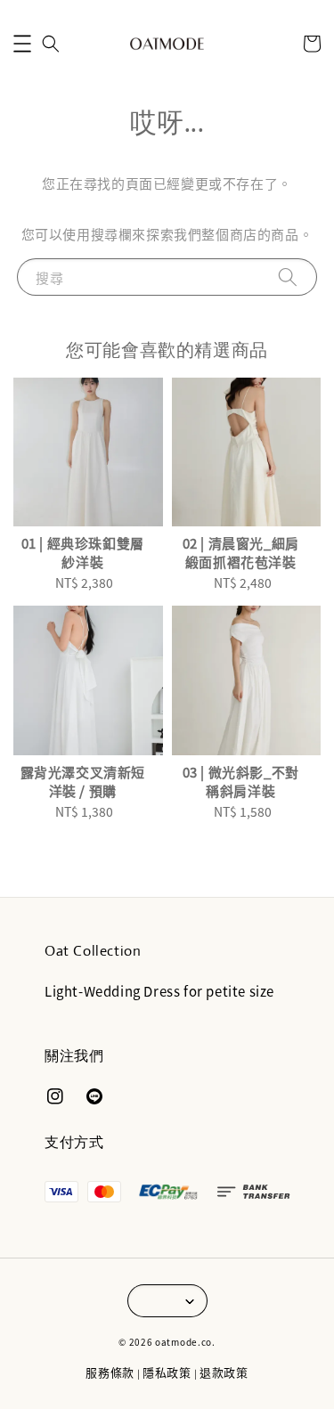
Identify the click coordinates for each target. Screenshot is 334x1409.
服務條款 (110, 1372)
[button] (22, 43)
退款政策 (224, 1372)
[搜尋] (287, 276)
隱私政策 (167, 1372)
